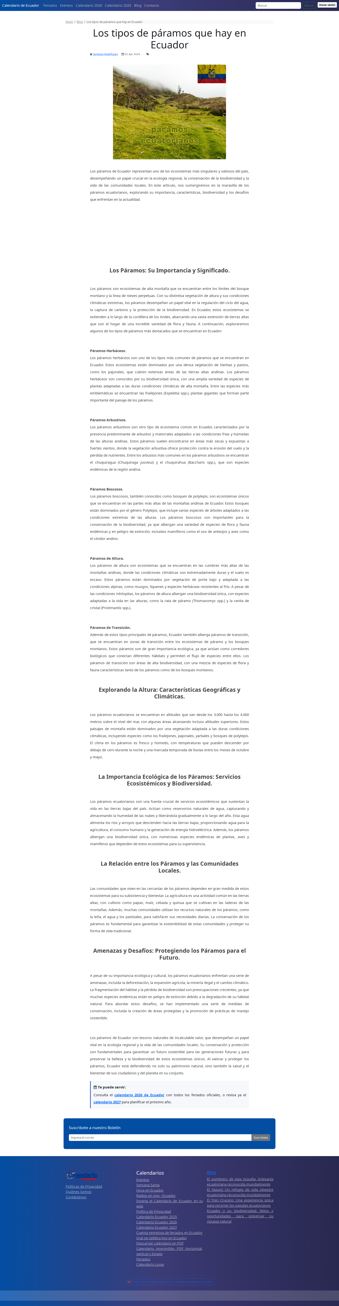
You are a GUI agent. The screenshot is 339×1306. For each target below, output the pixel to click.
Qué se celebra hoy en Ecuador (161, 1238)
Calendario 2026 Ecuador (12, 1295)
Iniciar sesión (327, 5)
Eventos (66, 5)
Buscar (309, 5)
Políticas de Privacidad (84, 1186)
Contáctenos (76, 1197)
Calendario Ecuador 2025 (156, 1216)
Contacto (151, 5)
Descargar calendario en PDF (160, 1243)
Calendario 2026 (89, 5)
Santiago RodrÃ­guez (105, 54)
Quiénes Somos (78, 1191)
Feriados (50, 5)
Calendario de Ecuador (20, 5)
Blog (137, 5)
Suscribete (261, 1138)
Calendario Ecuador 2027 (156, 1227)
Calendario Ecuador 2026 (156, 1222)
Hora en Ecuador (150, 1190)
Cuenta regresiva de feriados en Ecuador (169, 1232)
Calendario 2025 (118, 5)
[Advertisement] (169, 240)
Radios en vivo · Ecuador (156, 1195)
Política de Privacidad (153, 1211)
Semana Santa (148, 1185)
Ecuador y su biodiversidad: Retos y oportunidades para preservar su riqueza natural (240, 1216)
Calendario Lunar (150, 1264)
